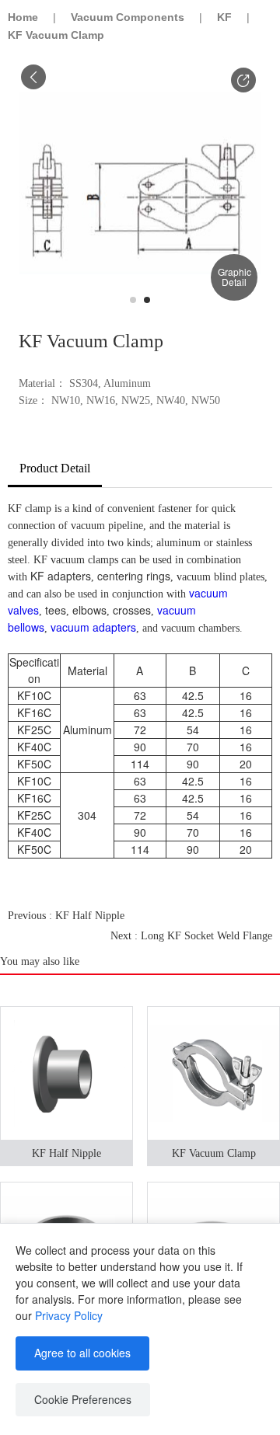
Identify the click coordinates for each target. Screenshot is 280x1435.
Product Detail (54, 468)
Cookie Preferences (82, 1399)
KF (224, 17)
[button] (243, 80)
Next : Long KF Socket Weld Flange (191, 936)
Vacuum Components (127, 17)
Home (23, 17)
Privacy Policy (69, 1315)
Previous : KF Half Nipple (66, 915)
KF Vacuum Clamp (214, 1153)
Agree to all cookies (82, 1352)
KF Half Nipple (66, 1153)
